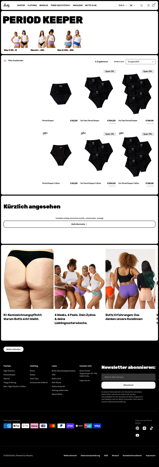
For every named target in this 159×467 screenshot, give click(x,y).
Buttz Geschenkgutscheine (63, 371)
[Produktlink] (60, 97)
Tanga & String (10, 383)
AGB (106, 456)
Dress (32, 371)
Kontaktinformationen (132, 456)
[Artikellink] (29, 293)
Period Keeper (48, 121)
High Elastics (9, 371)
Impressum (150, 456)
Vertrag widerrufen (60, 390)
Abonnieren (128, 385)
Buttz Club (56, 379)
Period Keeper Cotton (51, 183)
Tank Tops (34, 379)
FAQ (53, 375)
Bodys (32, 375)
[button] (141, 5)
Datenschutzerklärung (90, 456)
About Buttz (57, 394)
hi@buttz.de (85, 381)
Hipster (7, 379)
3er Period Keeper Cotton (90, 183)
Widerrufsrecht (70, 456)
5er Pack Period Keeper (127, 121)
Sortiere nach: (119, 62)
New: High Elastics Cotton (15, 386)
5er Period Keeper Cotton (128, 183)
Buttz (12, 456)
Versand (115, 456)
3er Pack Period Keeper (89, 121)
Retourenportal (58, 386)
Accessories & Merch (39, 383)
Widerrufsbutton (13, 349)
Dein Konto (56, 383)
